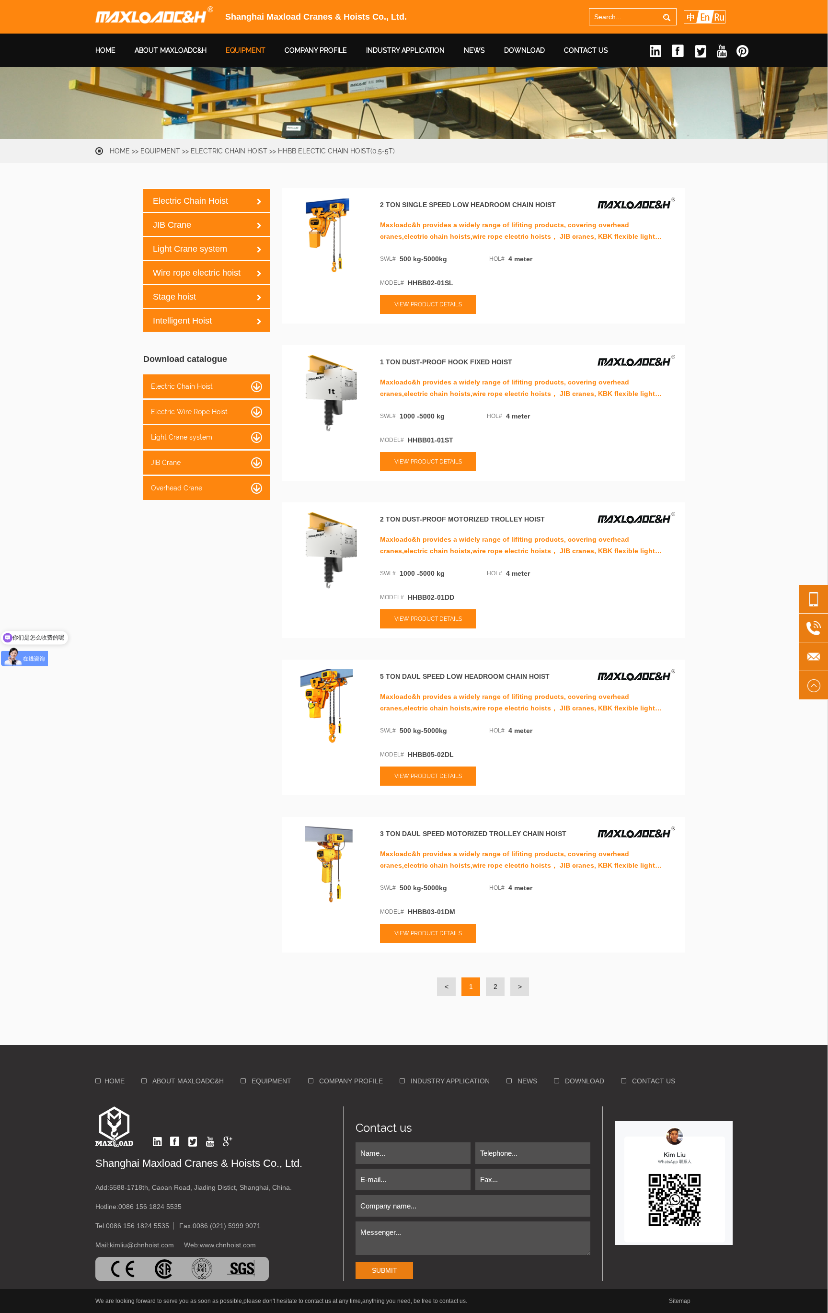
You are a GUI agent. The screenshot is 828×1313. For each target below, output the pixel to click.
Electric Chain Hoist (229, 151)
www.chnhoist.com (228, 1245)
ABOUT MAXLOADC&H (171, 50)
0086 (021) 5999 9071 (227, 1226)
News (474, 50)
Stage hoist (174, 297)
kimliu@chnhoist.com (142, 1245)
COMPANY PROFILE (316, 50)
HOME (105, 50)
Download (524, 50)
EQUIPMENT (245, 50)
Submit (384, 1270)
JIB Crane (172, 225)
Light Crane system (190, 249)
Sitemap (679, 1301)
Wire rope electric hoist (197, 273)
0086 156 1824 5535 (150, 1206)
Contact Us (586, 50)
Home (120, 151)
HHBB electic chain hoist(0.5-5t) (336, 151)
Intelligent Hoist (182, 320)
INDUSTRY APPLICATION (405, 50)
